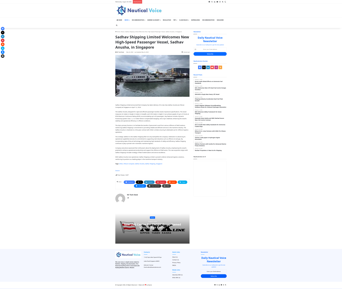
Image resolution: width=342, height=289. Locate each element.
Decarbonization (138, 20)
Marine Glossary (153, 20)
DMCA (174, 265)
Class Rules (183, 20)
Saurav (150, 285)
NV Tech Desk (120, 52)
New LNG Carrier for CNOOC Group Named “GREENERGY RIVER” (152, 226)
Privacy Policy (176, 262)
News (126, 20)
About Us (175, 257)
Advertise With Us (177, 275)
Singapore (159, 164)
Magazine (220, 20)
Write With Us (176, 277)
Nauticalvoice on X (200, 157)
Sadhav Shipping (150, 164)
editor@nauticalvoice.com (154, 267)
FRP (174, 20)
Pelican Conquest (129, 164)
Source (117, 170)
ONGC (121, 164)
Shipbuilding (195, 20)
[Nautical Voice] (139, 10)
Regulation (167, 20)
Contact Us (175, 260)
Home (120, 20)
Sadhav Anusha (139, 164)
